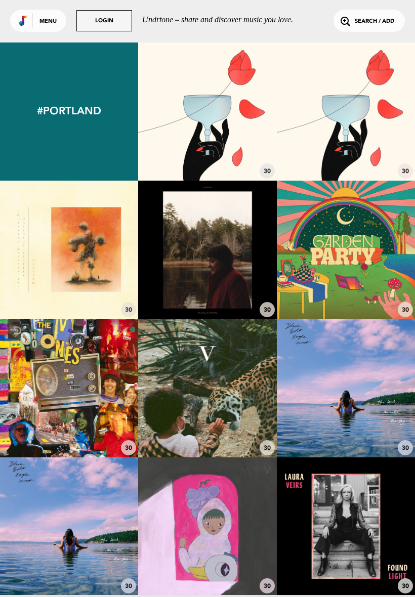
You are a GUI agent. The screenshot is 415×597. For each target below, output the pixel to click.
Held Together (207, 291)
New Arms (345, 568)
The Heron (346, 153)
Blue (346, 429)
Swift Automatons (69, 291)
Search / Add (374, 21)
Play (207, 111)
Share (236, 111)
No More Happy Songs (207, 568)
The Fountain (207, 153)
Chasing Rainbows (346, 291)
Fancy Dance (69, 568)
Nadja (207, 424)
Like (178, 111)
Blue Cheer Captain (69, 429)
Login (104, 21)
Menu (48, 21)
